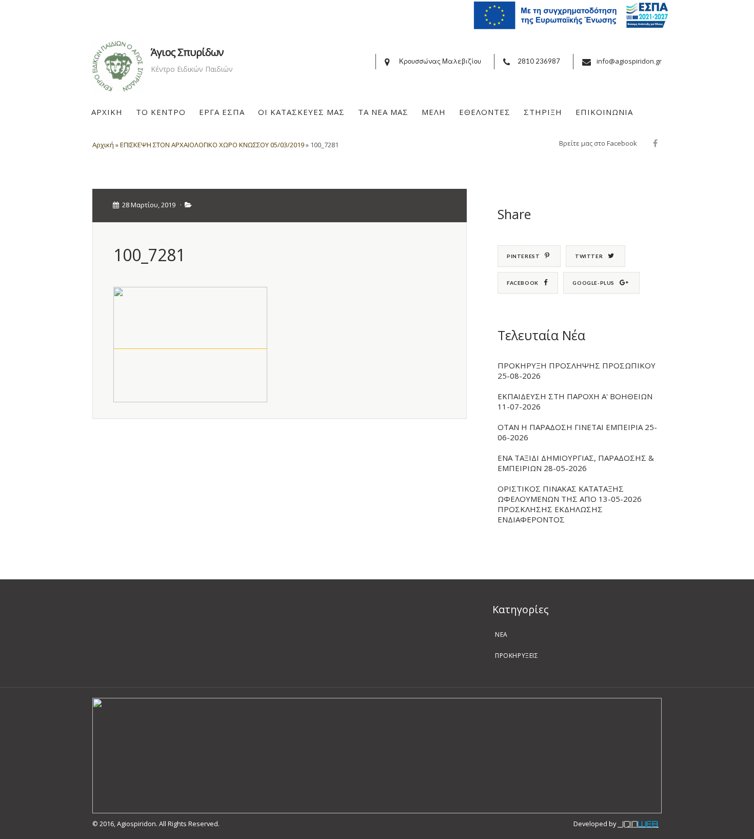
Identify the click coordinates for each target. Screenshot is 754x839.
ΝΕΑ (501, 634)
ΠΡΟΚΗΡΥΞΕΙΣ (517, 655)
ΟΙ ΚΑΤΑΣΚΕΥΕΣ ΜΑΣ (301, 112)
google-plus (593, 283)
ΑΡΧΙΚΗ (107, 112)
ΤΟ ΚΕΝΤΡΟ (161, 112)
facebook (523, 283)
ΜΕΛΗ (434, 112)
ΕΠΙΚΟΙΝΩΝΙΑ (604, 112)
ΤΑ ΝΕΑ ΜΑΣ (383, 112)
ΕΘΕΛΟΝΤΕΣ (484, 112)
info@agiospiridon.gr (629, 61)
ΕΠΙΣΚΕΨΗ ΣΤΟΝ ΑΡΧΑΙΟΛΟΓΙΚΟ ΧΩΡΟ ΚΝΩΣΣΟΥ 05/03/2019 (212, 144)
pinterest (523, 256)
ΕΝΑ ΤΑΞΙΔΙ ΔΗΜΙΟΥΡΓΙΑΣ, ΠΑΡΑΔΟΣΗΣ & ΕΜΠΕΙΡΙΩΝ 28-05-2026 (576, 463)
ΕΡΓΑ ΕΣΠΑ (222, 112)
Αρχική (103, 144)
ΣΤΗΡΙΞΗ (543, 112)
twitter (589, 256)
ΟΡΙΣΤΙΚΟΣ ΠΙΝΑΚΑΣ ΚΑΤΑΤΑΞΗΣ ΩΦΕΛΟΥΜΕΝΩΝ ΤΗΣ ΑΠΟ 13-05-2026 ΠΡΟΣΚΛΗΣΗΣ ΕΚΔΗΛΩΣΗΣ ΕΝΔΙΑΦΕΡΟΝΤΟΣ (570, 503)
